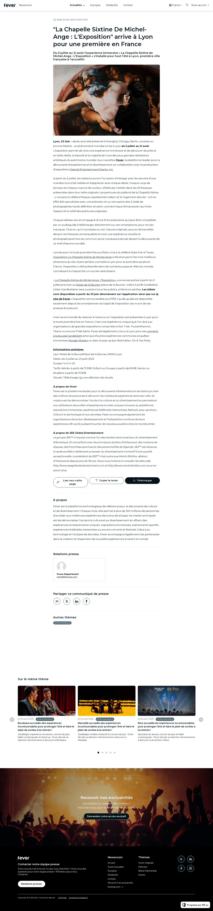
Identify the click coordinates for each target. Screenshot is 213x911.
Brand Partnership (147, 871)
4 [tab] (110, 752)
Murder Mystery (78, 340)
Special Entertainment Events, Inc (91, 169)
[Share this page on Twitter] (66, 601)
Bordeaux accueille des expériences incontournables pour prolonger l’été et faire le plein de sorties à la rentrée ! (46, 726)
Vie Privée (62, 898)
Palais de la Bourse (88, 284)
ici (81, 377)
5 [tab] (114, 752)
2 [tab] (102, 752)
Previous (12, 719)
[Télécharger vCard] (100, 563)
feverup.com (198, 5)
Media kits (112, 5)
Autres (141, 875)
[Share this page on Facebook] (86, 601)
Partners (142, 867)
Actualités (76, 5)
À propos (95, 5)
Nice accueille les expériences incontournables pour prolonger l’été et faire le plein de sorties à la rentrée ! (166, 726)
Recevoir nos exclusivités (120, 883)
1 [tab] (98, 752)
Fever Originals (62, 623)
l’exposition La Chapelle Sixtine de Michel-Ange (82, 257)
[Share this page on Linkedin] (76, 601)
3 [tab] (106, 752)
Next (201, 719)
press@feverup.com (67, 577)
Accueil (111, 863)
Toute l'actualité (116, 867)
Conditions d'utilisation (78, 898)
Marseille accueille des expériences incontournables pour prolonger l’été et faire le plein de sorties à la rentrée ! (106, 726)
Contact (128, 5)
